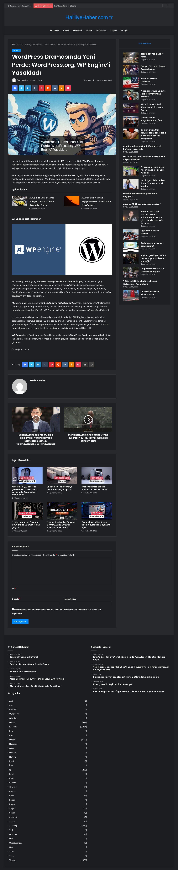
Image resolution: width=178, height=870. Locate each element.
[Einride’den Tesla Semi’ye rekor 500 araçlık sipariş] (62, 475)
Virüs (11, 851)
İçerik (11, 761)
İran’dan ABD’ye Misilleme (149, 80)
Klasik (11, 778)
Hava (11, 748)
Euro (11, 731)
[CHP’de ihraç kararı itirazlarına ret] (131, 295)
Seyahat (13, 817)
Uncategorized (15, 843)
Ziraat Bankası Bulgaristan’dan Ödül (151, 119)
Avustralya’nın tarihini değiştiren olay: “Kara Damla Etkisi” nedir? (96, 201)
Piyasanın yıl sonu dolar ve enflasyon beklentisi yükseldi (153, 170)
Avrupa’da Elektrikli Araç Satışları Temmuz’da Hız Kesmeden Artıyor (41, 201)
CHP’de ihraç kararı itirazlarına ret (150, 293)
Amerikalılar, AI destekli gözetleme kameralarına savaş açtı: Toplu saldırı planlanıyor (24, 490)
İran (11, 765)
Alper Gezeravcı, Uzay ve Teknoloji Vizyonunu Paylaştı (153, 94)
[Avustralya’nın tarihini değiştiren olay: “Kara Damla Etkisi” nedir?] (71, 201)
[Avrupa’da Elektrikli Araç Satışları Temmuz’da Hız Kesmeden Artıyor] (19, 201)
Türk (11, 830)
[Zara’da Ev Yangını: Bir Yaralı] (131, 57)
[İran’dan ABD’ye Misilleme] (131, 82)
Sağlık (89, 30)
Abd (11, 701)
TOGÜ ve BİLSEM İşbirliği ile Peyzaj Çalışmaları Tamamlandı (140, 282)
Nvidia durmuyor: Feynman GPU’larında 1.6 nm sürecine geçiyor (26, 525)
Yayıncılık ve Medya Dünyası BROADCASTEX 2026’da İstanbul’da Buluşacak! (61, 525)
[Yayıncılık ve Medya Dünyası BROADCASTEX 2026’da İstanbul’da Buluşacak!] (62, 511)
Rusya (12, 804)
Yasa (11, 856)
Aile (11, 705)
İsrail (11, 774)
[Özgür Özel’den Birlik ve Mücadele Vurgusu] (131, 272)
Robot (12, 800)
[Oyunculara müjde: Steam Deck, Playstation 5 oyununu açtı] (96, 511)
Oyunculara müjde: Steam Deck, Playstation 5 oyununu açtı (95, 525)
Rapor (12, 791)
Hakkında (13, 744)
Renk (11, 795)
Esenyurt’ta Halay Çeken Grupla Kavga (153, 68)
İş (10, 770)
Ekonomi (77, 30)
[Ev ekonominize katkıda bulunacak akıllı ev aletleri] (96, 475)
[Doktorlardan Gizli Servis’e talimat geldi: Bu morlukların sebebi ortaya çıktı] (131, 134)
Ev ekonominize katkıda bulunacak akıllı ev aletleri (94, 488)
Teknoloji (101, 30)
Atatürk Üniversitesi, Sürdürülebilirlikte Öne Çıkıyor (152, 107)
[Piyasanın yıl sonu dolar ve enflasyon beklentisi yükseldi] (131, 171)
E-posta (16, 599)
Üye (11, 847)
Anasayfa (54, 30)
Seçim (12, 813)
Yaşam (113, 30)
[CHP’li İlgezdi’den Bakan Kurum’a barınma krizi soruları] (131, 184)
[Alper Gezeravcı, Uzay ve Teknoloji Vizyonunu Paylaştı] (131, 95)
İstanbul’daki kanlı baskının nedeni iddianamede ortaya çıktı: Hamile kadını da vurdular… (152, 217)
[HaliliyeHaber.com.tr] (89, 17)
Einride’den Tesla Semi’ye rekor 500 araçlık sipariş (59, 488)
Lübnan (12, 783)
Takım (12, 821)
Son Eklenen (145, 43)
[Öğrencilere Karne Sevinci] (131, 234)
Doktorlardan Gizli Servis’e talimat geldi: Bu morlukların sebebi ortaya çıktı (153, 134)
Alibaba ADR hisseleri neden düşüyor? (142, 204)
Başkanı (12, 709)
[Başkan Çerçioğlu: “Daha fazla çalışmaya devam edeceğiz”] (131, 259)
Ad (14, 588)
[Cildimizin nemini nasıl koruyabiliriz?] (131, 247)
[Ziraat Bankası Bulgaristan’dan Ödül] (131, 121)
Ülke (11, 839)
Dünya (12, 722)
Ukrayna (13, 834)
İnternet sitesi (70, 599)
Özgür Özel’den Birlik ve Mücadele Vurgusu (152, 270)
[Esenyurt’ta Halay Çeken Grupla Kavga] (131, 70)
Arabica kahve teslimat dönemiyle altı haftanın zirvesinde (142, 147)
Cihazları (13, 718)
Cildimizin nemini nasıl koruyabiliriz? (152, 244)
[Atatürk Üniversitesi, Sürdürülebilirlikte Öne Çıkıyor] (131, 108)
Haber (66, 30)
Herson (12, 757)
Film (11, 735)
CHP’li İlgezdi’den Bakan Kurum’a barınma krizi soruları (153, 183)
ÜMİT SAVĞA (22, 80)
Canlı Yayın (14, 714)
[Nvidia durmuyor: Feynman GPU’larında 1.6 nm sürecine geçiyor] (27, 511)
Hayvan (12, 752)
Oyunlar (12, 787)
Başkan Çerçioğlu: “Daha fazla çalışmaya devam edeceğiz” (153, 258)
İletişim (124, 30)
